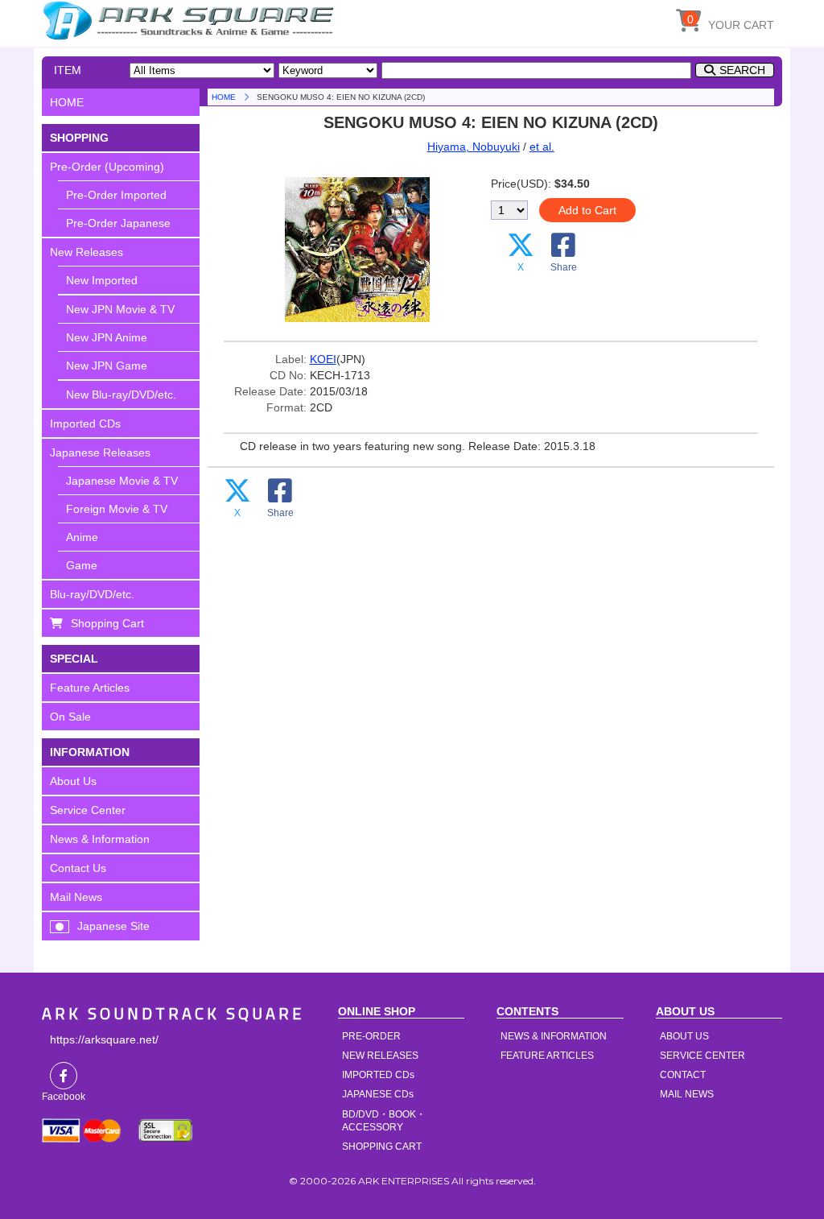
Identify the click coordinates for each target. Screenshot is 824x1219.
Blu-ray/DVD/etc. (92, 594)
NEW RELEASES (380, 1055)
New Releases (86, 252)
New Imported (102, 280)
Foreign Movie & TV (116, 508)
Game (81, 565)
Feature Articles (90, 687)
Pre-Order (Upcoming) (107, 166)
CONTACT (683, 1075)
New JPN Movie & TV (120, 309)
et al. (541, 146)
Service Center (88, 810)
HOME (191, 20)
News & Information (100, 839)
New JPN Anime (106, 337)
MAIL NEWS (687, 1094)
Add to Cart (587, 210)
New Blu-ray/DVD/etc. (121, 394)
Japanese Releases (100, 452)
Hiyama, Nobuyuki (473, 146)
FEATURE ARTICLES (547, 1055)
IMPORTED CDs (378, 1075)
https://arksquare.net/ (104, 1039)
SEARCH (742, 70)
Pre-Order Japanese (118, 223)
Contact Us (78, 868)
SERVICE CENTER (702, 1055)
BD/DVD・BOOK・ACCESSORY (384, 1121)
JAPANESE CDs (378, 1094)
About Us (73, 781)
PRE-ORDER (371, 1036)
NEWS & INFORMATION (554, 1036)
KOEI (323, 359)
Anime (82, 537)
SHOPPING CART (382, 1146)
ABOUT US (684, 1036)
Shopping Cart (107, 623)
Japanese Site (113, 925)
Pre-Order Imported (116, 194)
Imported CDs (85, 423)
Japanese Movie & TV (122, 480)
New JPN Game (106, 365)
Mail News (76, 896)
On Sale (70, 716)
